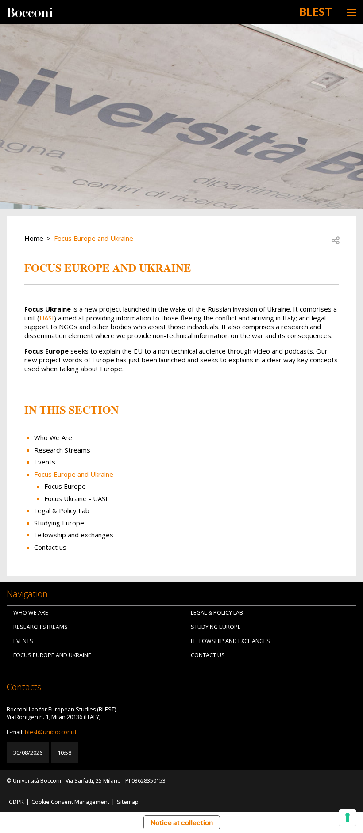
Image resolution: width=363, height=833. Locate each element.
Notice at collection (182, 822)
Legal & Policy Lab (61, 510)
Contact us (50, 547)
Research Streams (62, 449)
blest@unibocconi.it (51, 732)
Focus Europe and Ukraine (93, 238)
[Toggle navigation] (351, 12)
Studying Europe (59, 522)
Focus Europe (65, 486)
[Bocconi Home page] (30, 11)
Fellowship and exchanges (73, 534)
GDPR (16, 802)
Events (44, 461)
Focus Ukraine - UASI (76, 498)
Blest (315, 11)
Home (33, 238)
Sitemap (128, 802)
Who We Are (53, 437)
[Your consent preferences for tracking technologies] (347, 817)
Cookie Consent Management (70, 802)
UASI (46, 317)
